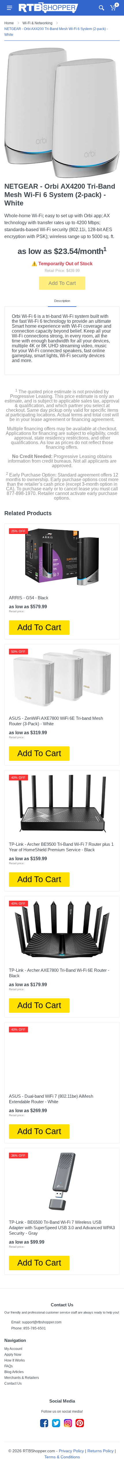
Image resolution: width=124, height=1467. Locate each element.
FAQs (8, 1366)
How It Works (14, 1360)
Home (9, 23)
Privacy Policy (71, 1451)
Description (62, 301)
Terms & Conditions (62, 1457)
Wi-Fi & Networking (37, 23)
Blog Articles (14, 1372)
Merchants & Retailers (21, 1378)
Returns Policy (100, 1451)
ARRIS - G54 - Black (28, 597)
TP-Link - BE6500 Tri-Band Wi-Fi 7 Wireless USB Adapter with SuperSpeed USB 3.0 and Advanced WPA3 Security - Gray (62, 1228)
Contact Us (13, 1383)
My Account (13, 1349)
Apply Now (12, 1355)
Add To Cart (62, 283)
